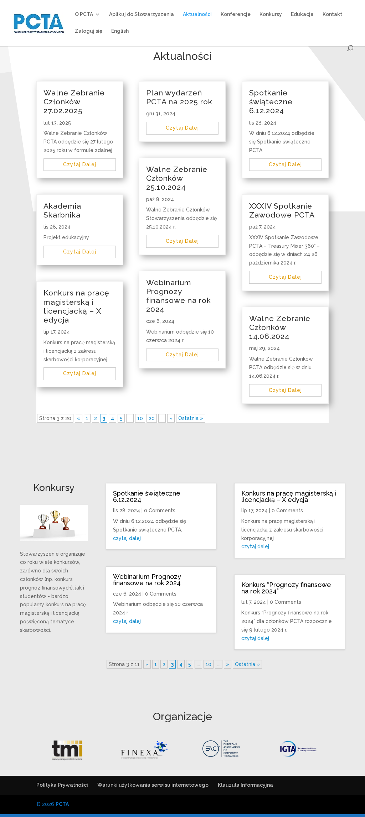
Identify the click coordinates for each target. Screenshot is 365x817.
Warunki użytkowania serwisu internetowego (153, 785)
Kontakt (332, 14)
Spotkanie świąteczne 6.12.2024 (271, 101)
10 (140, 418)
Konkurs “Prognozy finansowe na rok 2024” (286, 588)
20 (152, 418)
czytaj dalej (79, 164)
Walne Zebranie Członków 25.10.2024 (176, 178)
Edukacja (302, 14)
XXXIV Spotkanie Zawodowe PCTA (282, 210)
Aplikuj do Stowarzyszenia (141, 14)
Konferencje (236, 14)
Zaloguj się (88, 31)
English (120, 31)
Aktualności (197, 14)
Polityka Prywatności (62, 785)
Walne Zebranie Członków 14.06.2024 (279, 327)
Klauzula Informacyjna (245, 785)
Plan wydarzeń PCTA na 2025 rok (179, 97)
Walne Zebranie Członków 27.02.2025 (74, 101)
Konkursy (270, 14)
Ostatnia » (190, 418)
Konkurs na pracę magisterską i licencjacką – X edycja (76, 306)
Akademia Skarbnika (62, 210)
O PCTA (84, 14)
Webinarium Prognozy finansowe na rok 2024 (178, 296)
